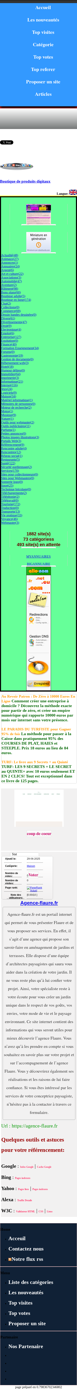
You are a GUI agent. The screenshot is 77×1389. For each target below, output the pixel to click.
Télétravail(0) (9, 500)
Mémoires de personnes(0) (18, 404)
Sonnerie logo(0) (12, 482)
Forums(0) (8, 352)
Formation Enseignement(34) (20, 348)
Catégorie (43, 44)
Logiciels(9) (9, 392)
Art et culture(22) (12, 274)
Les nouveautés (43, 19)
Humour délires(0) (13, 370)
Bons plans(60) (11, 292)
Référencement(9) (12, 444)
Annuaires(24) (10, 266)
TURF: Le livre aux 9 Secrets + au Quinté (34, 762)
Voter (33, 875)
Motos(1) (7, 411)
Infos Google (26, 1166)
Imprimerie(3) (10, 378)
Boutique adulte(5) (13, 296)
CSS (41, 1211)
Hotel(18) (7, 366)
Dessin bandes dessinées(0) (18, 314)
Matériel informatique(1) (17, 400)
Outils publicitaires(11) (15, 426)
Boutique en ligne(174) (16, 300)
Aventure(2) (9, 285)
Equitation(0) (9, 340)
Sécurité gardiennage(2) (16, 467)
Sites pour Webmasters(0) (17, 478)
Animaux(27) (9, 259)
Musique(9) (8, 415)
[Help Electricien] (38, 251)
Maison (31, 866)
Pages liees (23, 1189)
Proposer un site (43, 81)
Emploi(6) (7, 333)
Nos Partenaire (25, 1346)
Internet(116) (9, 385)
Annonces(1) (9, 262)
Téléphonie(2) (10, 496)
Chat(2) (6, 303)
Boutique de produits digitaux (25, 181)
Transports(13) (10, 511)
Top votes (43, 56)
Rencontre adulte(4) (14, 448)
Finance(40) (9, 344)
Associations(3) (11, 277)
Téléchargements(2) (14, 493)
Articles (43, 93)
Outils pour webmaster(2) (17, 422)
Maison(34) (8, 396)
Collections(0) (10, 307)
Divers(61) (8, 318)
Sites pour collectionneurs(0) (19, 474)
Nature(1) (7, 418)
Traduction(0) (10, 508)
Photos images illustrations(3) (20, 437)
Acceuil (16, 1238)
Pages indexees (22, 1178)
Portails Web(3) (11, 441)
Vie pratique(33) (11, 515)
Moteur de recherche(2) (16, 407)
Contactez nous (26, 1249)
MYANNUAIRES (38, 556)
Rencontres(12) (11, 452)
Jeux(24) (6, 389)
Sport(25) (7, 485)
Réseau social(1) (11, 456)
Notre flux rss (27, 1259)
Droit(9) (6, 326)
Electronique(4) (11, 329)
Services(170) (10, 470)
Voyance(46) (9, 519)
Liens (50, 1211)
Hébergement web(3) (15, 363)
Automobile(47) (11, 281)
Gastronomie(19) (12, 355)
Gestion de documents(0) (17, 359)
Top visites (43, 31)
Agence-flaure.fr (39, 903)
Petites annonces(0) (13, 433)
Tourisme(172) (10, 504)
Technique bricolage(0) (16, 489)
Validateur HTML (25, 1211)
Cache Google (44, 1166)
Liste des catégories (30, 1282)
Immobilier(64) (11, 374)
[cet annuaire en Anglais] (73, 193)
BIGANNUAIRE (38, 564)
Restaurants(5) (10, 459)
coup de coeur (39, 833)
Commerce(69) (11, 311)
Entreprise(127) (11, 337)
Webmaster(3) (10, 522)
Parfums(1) (8, 430)
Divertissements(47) (14, 322)
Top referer (43, 69)
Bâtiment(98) (9, 288)
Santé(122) (8, 463)
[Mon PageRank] (34, 890)
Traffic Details (24, 1200)
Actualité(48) (9, 255)
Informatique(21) (12, 381)
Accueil (43, 7)
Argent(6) (7, 270)
